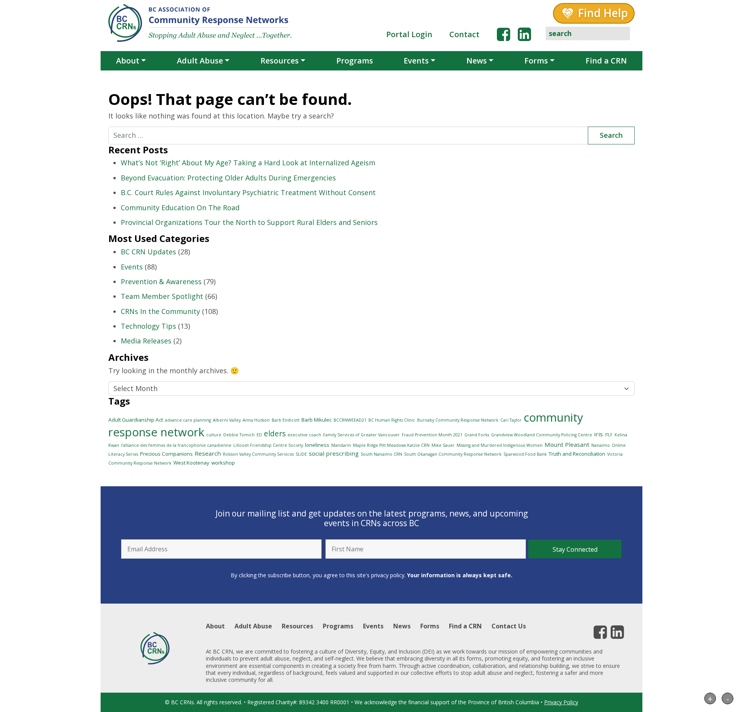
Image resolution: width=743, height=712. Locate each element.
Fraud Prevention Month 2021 (432, 434)
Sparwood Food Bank (525, 454)
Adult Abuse (200, 60)
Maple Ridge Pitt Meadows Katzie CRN (391, 445)
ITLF (609, 434)
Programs (354, 60)
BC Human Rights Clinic (391, 420)
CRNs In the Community (160, 311)
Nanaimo (600, 445)
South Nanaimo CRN (381, 454)
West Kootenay (191, 462)
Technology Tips (148, 326)
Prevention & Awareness (161, 281)
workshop (223, 462)
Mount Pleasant (566, 444)
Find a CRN (606, 60)
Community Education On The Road (180, 207)
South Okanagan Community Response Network (453, 454)
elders (275, 434)
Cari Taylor (511, 420)
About (127, 60)
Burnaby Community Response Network (457, 420)
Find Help (603, 12)
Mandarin (341, 445)
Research (208, 453)
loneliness (317, 444)
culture (213, 434)
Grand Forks (476, 434)
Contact (464, 34)
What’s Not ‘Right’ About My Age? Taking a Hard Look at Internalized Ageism (248, 162)
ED (259, 434)
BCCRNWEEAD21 (350, 420)
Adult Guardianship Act (135, 419)
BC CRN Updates (148, 251)
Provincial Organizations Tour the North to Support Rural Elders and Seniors (249, 222)
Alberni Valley (227, 420)
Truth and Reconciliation (577, 453)
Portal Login (409, 34)
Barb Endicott (286, 420)
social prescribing (334, 453)
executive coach (304, 434)
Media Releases (146, 340)
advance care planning (188, 420)
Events (416, 60)
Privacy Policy (561, 702)
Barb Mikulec (316, 419)
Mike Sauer (443, 445)
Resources (279, 60)
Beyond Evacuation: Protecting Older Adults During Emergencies (228, 177)
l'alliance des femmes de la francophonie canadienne (176, 445)
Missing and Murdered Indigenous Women (500, 445)
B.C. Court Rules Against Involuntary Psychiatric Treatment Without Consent (248, 192)
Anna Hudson (256, 420)
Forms (536, 60)
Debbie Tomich (239, 434)
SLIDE (301, 454)
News (476, 60)
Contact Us (508, 626)
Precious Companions (166, 453)
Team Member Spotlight (162, 296)
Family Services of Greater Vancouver (361, 434)
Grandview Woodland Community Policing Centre (541, 434)
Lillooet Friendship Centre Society (268, 445)
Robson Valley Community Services (258, 454)
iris (598, 434)
